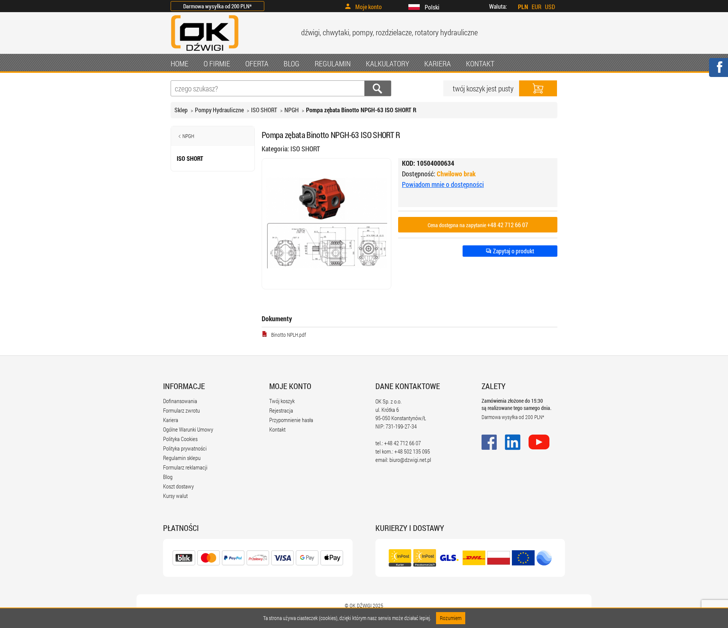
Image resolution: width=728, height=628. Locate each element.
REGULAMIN (333, 63)
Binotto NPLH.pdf (288, 334)
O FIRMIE (217, 63)
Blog (168, 476)
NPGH (291, 110)
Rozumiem (450, 618)
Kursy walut (175, 495)
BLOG (292, 63)
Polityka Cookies (180, 439)
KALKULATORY (387, 63)
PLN (523, 7)
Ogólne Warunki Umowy (188, 429)
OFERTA (256, 63)
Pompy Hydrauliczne (219, 110)
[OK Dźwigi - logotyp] (205, 51)
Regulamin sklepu (182, 458)
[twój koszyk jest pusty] (538, 88)
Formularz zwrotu (181, 410)
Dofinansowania (180, 401)
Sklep (181, 110)
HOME (179, 63)
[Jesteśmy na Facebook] (718, 72)
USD (550, 7)
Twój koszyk (282, 401)
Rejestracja (281, 410)
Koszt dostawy (178, 486)
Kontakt (277, 429)
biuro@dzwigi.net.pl (410, 459)
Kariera (170, 420)
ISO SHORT (264, 110)
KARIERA (437, 63)
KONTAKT (480, 63)
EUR (536, 7)
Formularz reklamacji (185, 467)
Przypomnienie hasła (291, 420)
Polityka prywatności (185, 448)
